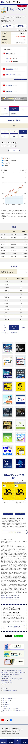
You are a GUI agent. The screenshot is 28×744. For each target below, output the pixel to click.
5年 (5, 136)
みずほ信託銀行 (6, 704)
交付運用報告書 (9, 69)
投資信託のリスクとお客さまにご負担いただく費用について (13, 672)
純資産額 (7, 163)
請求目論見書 (9, 91)
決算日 (6, 165)
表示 (14, 150)
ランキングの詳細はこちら (15, 532)
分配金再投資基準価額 (10, 160)
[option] (8, 498)
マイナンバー (5, 688)
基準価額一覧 (3, 742)
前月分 (7, 58)
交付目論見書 (9, 85)
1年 (14, 131)
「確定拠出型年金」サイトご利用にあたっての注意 (11, 678)
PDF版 (7, 53)
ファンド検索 (10, 742)
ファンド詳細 (8, 513)
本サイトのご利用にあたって (7, 676)
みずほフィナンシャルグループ (9, 698)
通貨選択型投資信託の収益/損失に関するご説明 (10, 597)
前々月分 (8, 61)
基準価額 (7, 158)
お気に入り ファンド (17, 742)
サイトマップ (4, 684)
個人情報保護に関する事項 (6, 682)
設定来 (22, 136)
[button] (2, 499)
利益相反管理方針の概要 (6, 680)
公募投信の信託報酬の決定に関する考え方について (10, 598)
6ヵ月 (5, 131)
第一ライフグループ (7, 700)
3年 (23, 131)
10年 (14, 136)
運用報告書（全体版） (11, 75)
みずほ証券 (5, 706)
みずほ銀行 (5, 702)
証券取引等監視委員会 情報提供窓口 (10, 690)
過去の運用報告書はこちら (20, 79)
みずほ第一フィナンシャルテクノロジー (11, 708)
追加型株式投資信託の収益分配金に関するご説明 (10, 595)
